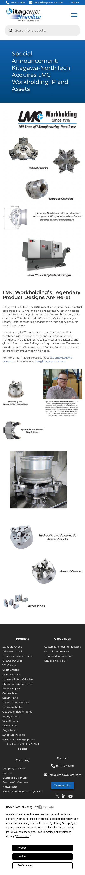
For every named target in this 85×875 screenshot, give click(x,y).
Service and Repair (55, 660)
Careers (7, 772)
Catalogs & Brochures (15, 777)
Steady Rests (10, 697)
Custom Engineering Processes (62, 646)
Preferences (25, 865)
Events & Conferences (15, 782)
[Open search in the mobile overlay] (42, 30)
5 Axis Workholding (13, 734)
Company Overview (14, 768)
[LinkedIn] (62, 797)
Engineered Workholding (17, 656)
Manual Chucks (11, 674)
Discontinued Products (16, 702)
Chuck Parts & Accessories (17, 683)
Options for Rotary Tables (17, 711)
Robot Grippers (11, 688)
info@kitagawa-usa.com (48, 2)
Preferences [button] (22, 836)
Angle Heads (10, 730)
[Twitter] (55, 797)
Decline (22, 856)
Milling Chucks (11, 716)
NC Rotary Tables (12, 707)
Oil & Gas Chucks (12, 660)
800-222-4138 (18, 2)
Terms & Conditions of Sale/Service (22, 791)
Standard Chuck (12, 646)
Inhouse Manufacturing (58, 656)
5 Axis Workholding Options (18, 739)
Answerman (10, 786)
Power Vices (9, 725)
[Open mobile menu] (74, 15)
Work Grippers (10, 721)
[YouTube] (69, 797)
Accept (22, 847)
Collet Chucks (10, 669)
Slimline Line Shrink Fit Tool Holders (22, 746)
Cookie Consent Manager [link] (20, 807)
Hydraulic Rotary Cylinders (17, 679)
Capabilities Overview (57, 651)
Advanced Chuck (12, 651)
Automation (9, 693)
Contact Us (62, 785)
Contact (74, 2)
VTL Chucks (9, 665)
